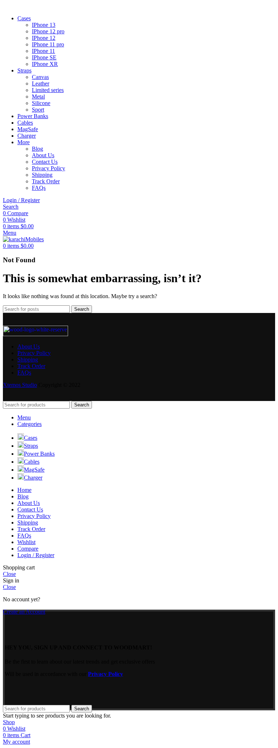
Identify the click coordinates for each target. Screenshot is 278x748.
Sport (38, 109)
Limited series (48, 90)
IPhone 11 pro (48, 44)
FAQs (39, 188)
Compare (27, 549)
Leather (40, 83)
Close (9, 574)
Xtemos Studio (20, 385)
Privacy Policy (48, 168)
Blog (37, 149)
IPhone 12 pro (48, 31)
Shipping (42, 175)
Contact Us (45, 162)
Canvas (40, 77)
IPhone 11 (43, 51)
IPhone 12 (43, 38)
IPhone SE (44, 57)
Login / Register (35, 555)
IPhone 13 (43, 25)
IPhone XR (45, 64)
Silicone (41, 103)
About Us (43, 155)
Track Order (46, 181)
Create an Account (24, 612)
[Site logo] (23, 239)
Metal (38, 96)
